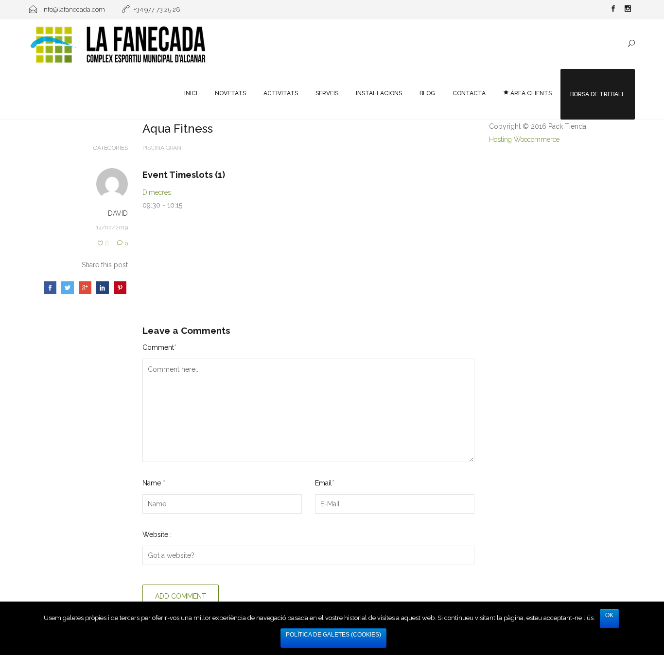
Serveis (326, 93)
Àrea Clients (530, 93)
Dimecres (156, 192)
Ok (609, 615)
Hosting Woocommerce (524, 139)
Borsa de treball (597, 94)
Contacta (469, 93)
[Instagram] (627, 9)
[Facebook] (613, 9)
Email (324, 483)
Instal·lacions (379, 93)
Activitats (280, 93)
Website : (157, 534)
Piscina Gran (161, 147)
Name (153, 483)
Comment (159, 347)
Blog (427, 93)
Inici (190, 93)
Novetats (230, 93)
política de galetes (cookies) (333, 634)
